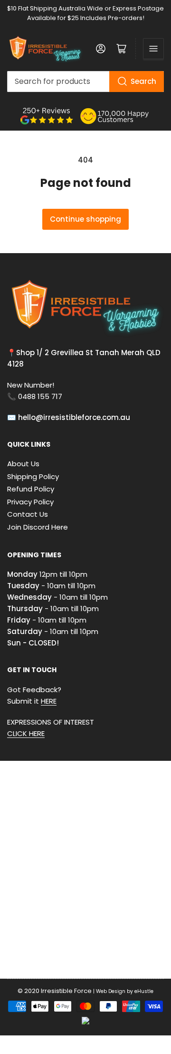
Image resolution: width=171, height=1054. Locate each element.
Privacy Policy (30, 502)
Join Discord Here (37, 527)
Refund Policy (30, 489)
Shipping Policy (33, 476)
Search (143, 81)
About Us (23, 464)
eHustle (143, 991)
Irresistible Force (66, 990)
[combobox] (85, 81)
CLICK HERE (26, 733)
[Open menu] (153, 48)
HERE (49, 701)
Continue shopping (85, 219)
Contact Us (27, 514)
